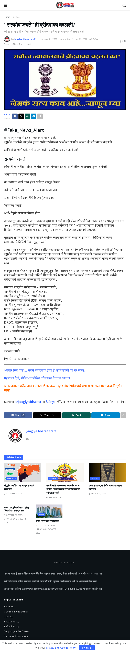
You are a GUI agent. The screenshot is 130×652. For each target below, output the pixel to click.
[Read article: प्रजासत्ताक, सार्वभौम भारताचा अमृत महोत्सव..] (107, 472)
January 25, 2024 (98, 494)
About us (9, 606)
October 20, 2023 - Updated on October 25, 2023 (15, 519)
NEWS (41, 514)
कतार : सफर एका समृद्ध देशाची (47, 521)
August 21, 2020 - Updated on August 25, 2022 (64, 39)
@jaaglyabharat (28, 401)
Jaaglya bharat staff (25, 39)
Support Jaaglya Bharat (16, 631)
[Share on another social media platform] (40, 116)
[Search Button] (124, 5)
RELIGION (11, 478)
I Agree (86, 647)
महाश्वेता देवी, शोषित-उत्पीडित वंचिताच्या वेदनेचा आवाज (37, 378)
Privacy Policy (11, 621)
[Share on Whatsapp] (27, 116)
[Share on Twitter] (21, 116)
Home (7, 17)
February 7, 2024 (55, 497)
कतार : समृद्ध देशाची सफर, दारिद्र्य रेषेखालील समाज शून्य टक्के (17, 509)
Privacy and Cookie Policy (61, 647)
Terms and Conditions (16, 636)
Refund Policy (11, 626)
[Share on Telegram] (33, 116)
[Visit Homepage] (65, 5)
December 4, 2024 (14, 494)
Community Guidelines (16, 611)
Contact (8, 616)
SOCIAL (16, 17)
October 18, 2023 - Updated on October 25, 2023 (47, 529)
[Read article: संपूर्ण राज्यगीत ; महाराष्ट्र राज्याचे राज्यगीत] (22, 472)
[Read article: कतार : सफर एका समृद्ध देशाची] (49, 511)
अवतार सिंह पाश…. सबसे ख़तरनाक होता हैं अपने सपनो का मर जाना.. (45, 370)
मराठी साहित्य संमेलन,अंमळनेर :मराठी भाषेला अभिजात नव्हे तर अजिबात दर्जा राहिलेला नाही (63, 489)
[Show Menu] (5, 5)
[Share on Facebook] (15, 116)
